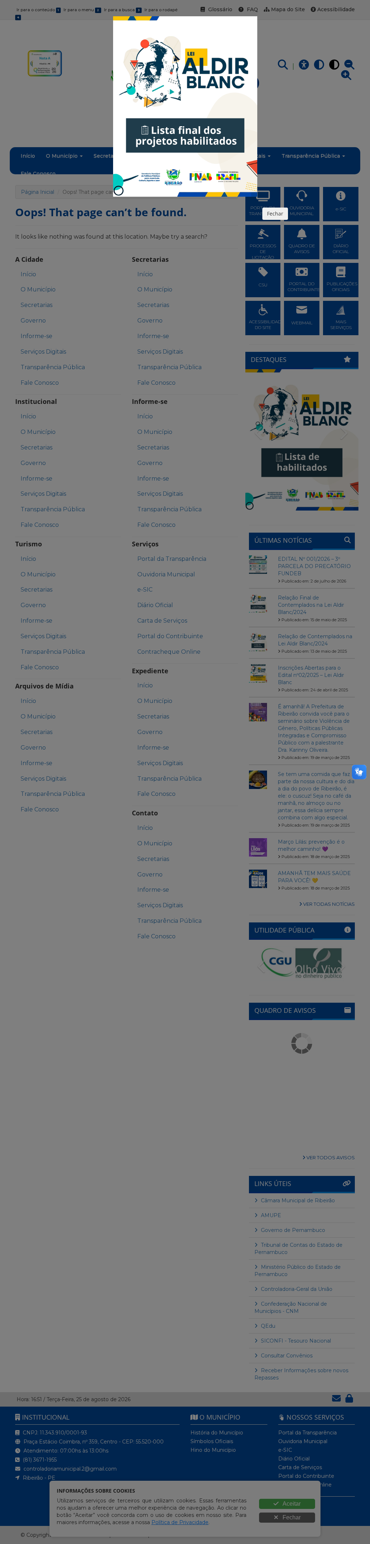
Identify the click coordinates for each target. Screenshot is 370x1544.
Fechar (275, 213)
